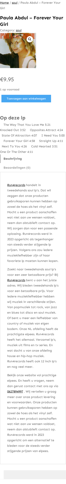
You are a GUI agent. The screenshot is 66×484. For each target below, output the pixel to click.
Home (4, 3)
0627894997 (15, 391)
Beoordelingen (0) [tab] (17, 168)
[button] (30, 39)
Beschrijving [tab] (13, 159)
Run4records (16, 185)
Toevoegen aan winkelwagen (26, 98)
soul (14, 3)
